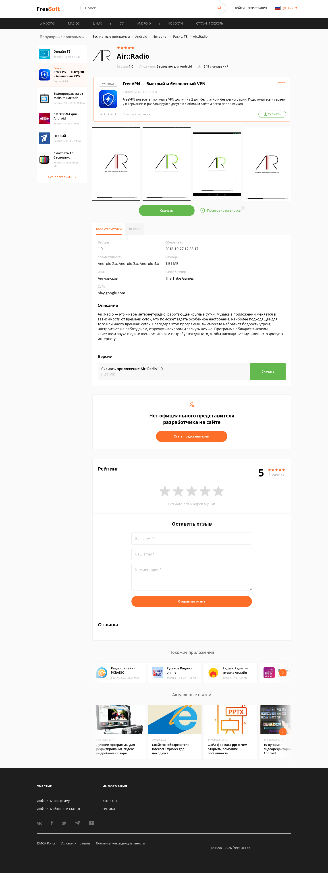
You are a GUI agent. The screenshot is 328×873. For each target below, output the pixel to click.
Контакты (109, 801)
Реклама (108, 809)
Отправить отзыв (191, 601)
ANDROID (144, 23)
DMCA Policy (46, 843)
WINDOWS (47, 23)
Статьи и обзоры (210, 23)
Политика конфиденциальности (120, 843)
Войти (240, 8)
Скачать (166, 210)
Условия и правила (76, 843)
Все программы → (62, 177)
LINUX (97, 23)
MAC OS (74, 23)
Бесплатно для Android (174, 66)
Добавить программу (53, 801)
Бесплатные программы (111, 36)
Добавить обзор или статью (58, 809)
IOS (121, 23)
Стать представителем (192, 436)
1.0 (125, 66)
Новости (175, 23)
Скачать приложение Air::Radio (132, 368)
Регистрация (257, 8)
